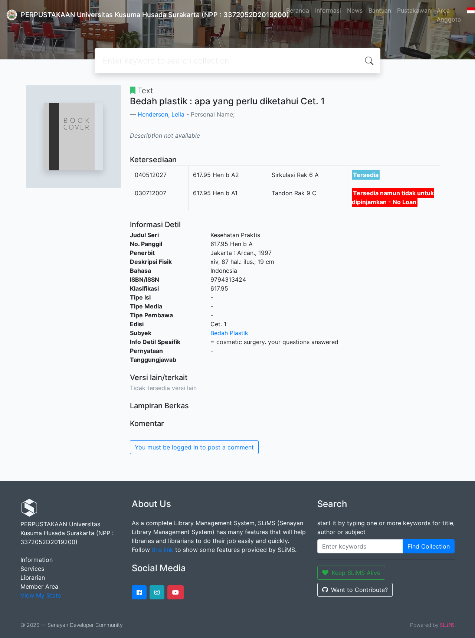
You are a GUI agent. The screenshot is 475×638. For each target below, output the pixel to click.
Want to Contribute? (359, 589)
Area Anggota (449, 15)
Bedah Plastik (229, 333)
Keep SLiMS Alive (356, 572)
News (355, 10)
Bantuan (379, 10)
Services (32, 568)
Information (36, 559)
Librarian (32, 577)
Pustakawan (414, 10)
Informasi (328, 10)
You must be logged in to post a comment (194, 447)
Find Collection (428, 546)
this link (162, 549)
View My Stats (40, 595)
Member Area (39, 586)
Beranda (297, 10)
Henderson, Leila (161, 114)
